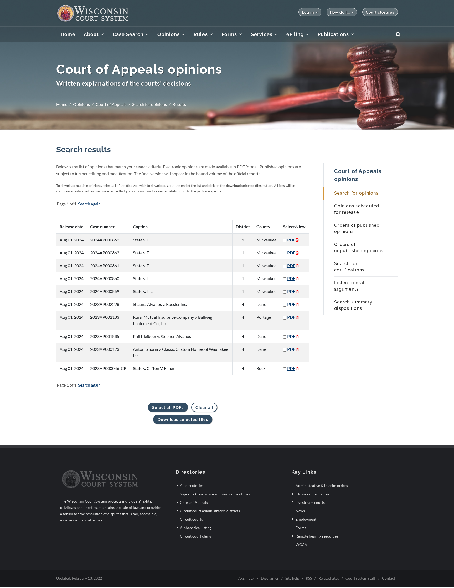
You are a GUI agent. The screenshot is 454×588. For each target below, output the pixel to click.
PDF (291, 239)
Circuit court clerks (196, 536)
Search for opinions (149, 104)
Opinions (81, 104)
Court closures (380, 12)
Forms (301, 527)
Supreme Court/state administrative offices (215, 494)
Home (61, 104)
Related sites (328, 578)
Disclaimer (270, 578)
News (300, 511)
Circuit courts (191, 519)
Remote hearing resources (317, 536)
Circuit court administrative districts (210, 511)
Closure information (312, 494)
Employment (306, 519)
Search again (89, 203)
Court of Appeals (111, 104)
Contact (388, 578)
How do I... (340, 12)
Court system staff (360, 578)
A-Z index (246, 578)
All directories (191, 485)
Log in (308, 12)
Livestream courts (310, 502)
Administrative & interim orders (322, 485)
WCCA (301, 544)
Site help (292, 578)
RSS (309, 578)
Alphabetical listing (195, 527)
